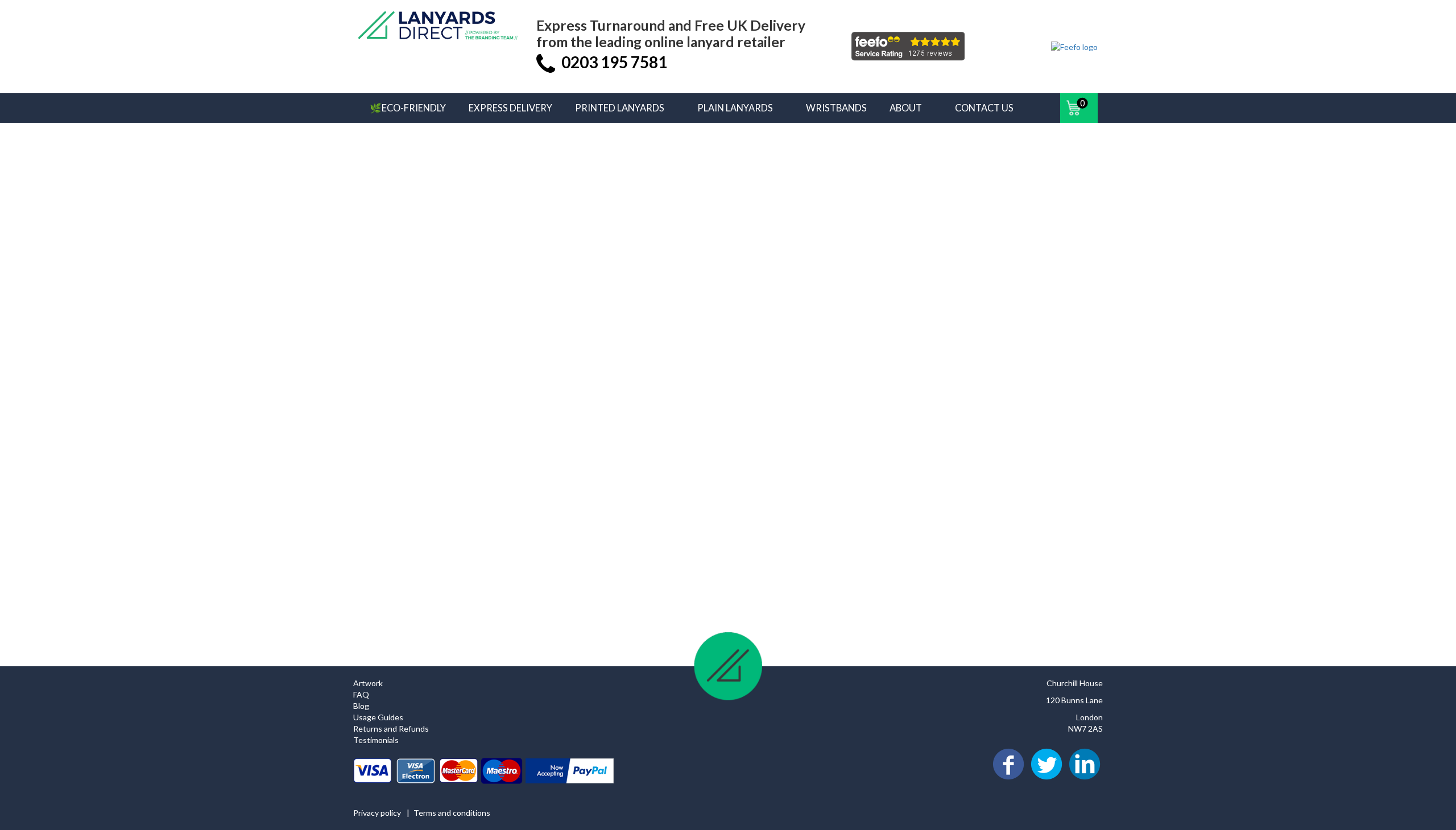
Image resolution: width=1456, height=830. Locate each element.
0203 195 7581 (614, 62)
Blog (361, 706)
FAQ (361, 694)
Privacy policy (377, 812)
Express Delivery (510, 108)
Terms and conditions (451, 812)
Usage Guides (378, 717)
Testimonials (376, 740)
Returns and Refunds (391, 728)
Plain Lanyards (735, 108)
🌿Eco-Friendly (408, 108)
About (906, 108)
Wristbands (836, 108)
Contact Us (984, 108)
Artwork (368, 683)
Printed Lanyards (619, 108)
